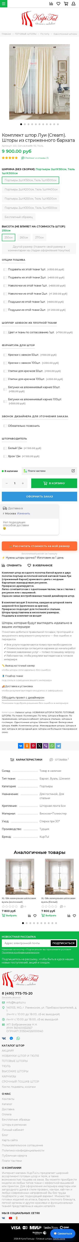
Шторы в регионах (14, 1124)
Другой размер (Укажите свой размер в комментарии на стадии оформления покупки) (39, 248)
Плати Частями (12, 1160)
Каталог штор (23, 712)
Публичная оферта (14, 1155)
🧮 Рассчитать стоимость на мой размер (39, 546)
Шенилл (44, 722)
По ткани (17, 715)
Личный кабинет (13, 1130)
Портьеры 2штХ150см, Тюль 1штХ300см (30, 180)
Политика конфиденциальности (20, 952)
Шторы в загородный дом (22, 728)
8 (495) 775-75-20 (17, 993)
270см (39, 237)
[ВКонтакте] (21, 746)
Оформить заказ (39, 496)
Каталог (7, 1104)
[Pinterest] (33, 746)
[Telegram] (58, 746)
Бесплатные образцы (16, 1119)
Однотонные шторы (26, 722)
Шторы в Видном (58, 715)
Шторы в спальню (50, 718)
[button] (21, 124)
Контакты (8, 1099)
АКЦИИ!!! (8, 1050)
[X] (39, 746)
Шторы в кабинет (29, 718)
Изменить (23, 513)
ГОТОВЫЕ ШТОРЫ (15, 1061)
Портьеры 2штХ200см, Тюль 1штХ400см (31, 189)
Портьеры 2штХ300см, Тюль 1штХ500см (31, 208)
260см (24, 237)
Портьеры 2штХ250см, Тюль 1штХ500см (31, 198)
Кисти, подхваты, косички (19, 1086)
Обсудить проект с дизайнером (23, 697)
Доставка (8, 1109)
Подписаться (63, 943)
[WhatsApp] (52, 746)
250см (8, 237)
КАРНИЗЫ (9, 1076)
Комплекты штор (29, 725)
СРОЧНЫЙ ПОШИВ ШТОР (20, 1081)
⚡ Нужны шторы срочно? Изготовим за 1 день (33, 557)
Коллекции (30, 715)
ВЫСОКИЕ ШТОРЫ (15, 1071)
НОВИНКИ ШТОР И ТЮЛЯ (47, 712)
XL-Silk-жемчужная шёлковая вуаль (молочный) (19, 900)
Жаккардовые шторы (52, 725)
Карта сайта (10, 1140)
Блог (5, 1135)
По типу (42, 715)
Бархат (54, 722)
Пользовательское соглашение (22, 1145)
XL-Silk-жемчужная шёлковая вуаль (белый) (58, 900)
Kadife (14, 725)
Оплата (6, 1114)
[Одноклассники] (27, 746)
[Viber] (46, 746)
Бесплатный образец (19, 217)
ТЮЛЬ (6, 1066)
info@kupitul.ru (16, 1002)
